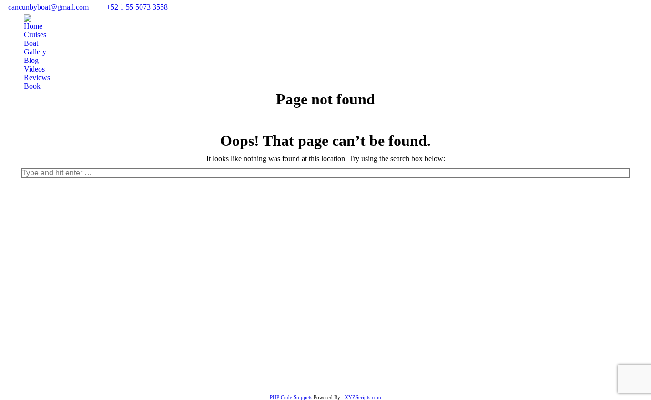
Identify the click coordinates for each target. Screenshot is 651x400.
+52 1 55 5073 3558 (137, 7)
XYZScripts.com (363, 397)
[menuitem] (33, 26)
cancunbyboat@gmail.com (48, 7)
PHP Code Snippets (291, 397)
